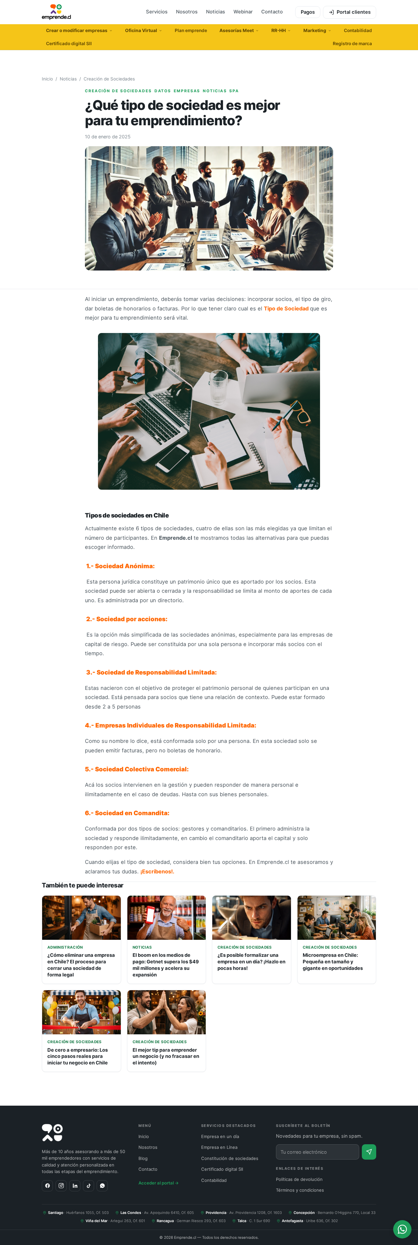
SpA (234, 91)
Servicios (157, 12)
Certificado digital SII (69, 43)
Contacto (272, 12)
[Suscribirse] (369, 1152)
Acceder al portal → (158, 1182)
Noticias (215, 12)
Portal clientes (354, 12)
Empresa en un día (220, 1136)
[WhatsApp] (102, 1185)
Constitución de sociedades (229, 1158)
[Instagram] (61, 1185)
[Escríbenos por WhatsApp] (402, 1229)
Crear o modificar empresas (76, 30)
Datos (162, 91)
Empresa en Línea (219, 1147)
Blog (143, 1158)
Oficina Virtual (141, 30)
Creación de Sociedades (109, 78)
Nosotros (187, 12)
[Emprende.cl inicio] (56, 12)
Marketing (314, 30)
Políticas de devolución (299, 1179)
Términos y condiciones (300, 1190)
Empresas (187, 91)
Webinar (243, 12)
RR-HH (278, 30)
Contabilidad (358, 30)
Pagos (308, 12)
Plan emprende (191, 30)
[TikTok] (88, 1185)
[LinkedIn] (74, 1185)
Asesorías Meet (236, 30)
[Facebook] (47, 1185)
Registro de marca (352, 43)
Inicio (47, 78)
